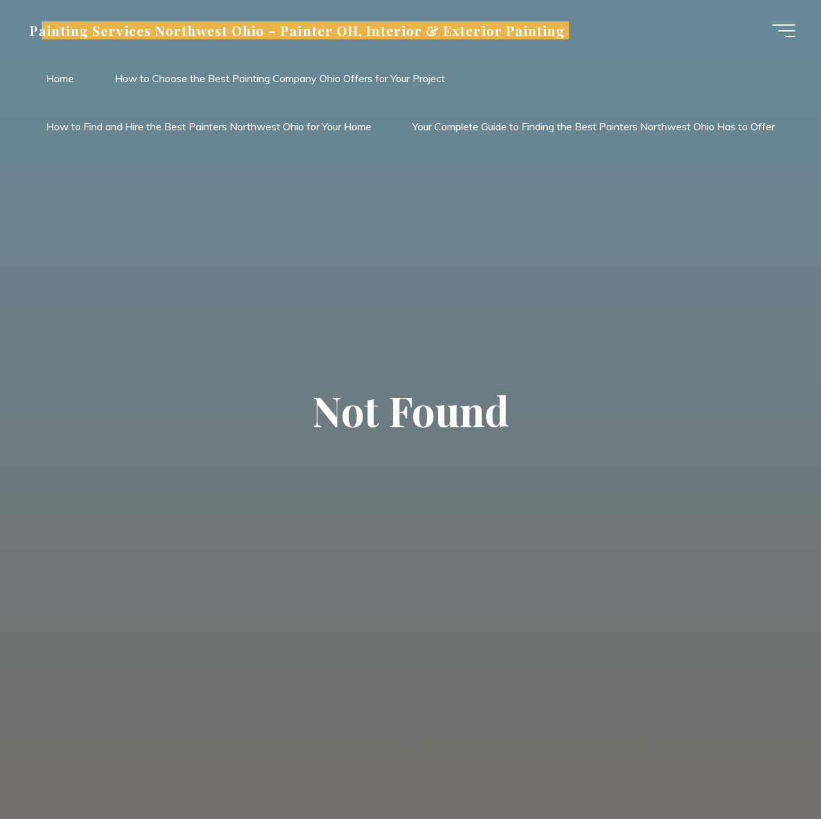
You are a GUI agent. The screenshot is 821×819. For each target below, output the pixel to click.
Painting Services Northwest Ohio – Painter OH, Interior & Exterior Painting (297, 30)
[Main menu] (783, 30)
